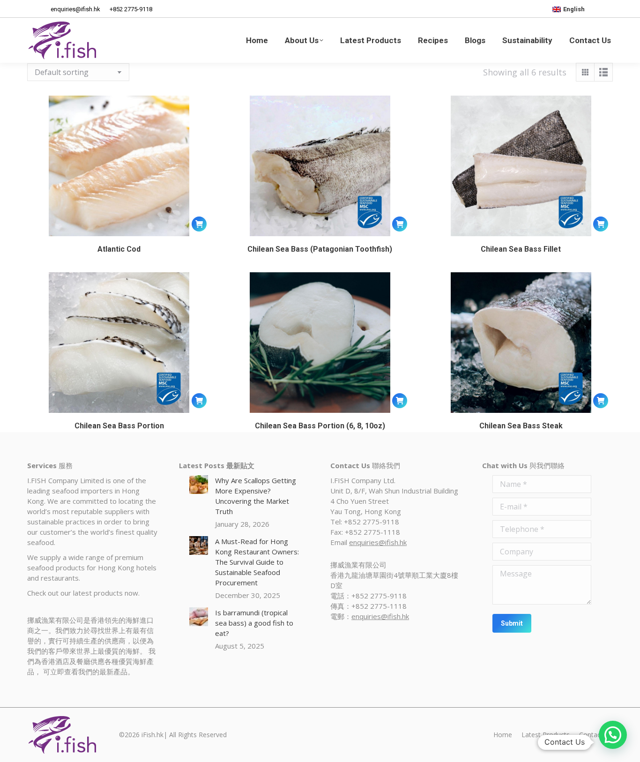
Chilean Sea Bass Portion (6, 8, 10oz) (320, 425)
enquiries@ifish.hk (378, 542)
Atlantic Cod (119, 249)
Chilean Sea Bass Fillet (521, 249)
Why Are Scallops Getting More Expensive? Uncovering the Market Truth (255, 496)
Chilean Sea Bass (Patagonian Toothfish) (319, 249)
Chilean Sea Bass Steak (521, 425)
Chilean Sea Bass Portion (119, 425)
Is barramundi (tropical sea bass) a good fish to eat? (254, 623)
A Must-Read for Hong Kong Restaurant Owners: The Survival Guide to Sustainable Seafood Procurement (257, 562)
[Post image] (198, 484)
